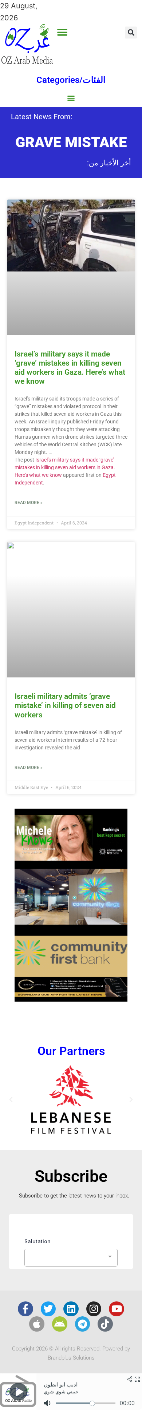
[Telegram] (82, 1324)
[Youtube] (116, 1309)
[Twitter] (48, 1309)
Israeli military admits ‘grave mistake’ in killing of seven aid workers (65, 705)
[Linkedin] (71, 1309)
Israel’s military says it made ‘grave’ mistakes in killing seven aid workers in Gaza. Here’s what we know (70, 368)
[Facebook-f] (25, 1309)
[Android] (59, 1324)
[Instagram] (94, 1309)
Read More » (29, 502)
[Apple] (36, 1324)
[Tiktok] (105, 1324)
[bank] (71, 999)
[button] (62, 32)
